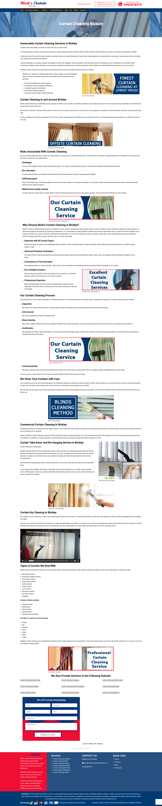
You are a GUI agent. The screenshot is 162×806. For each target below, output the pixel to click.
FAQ (70, 10)
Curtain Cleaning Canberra (61, 759)
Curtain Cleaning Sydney (61, 763)
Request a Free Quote (105, 3)
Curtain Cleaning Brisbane (61, 768)
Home (22, 10)
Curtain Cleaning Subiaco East (30, 680)
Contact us (83, 10)
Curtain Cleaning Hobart (61, 772)
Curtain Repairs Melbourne (62, 770)
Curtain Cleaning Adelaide (61, 765)
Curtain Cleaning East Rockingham (72, 686)
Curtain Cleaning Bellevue (110, 692)
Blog (66, 10)
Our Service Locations (31, 10)
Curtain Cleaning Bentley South (112, 680)
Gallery (76, 10)
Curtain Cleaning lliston (28, 692)
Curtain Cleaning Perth (60, 761)
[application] (50, 546)
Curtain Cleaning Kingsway (70, 680)
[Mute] (75, 561)
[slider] (49, 560)
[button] (50, 546)
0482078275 (133, 4)
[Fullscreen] (78, 561)
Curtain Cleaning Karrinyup (70, 692)
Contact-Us (118, 768)
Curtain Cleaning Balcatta (110, 686)
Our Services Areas (55, 10)
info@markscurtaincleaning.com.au (96, 763)
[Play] (23, 561)
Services (44, 10)
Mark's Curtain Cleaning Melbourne (116, 803)
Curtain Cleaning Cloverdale (29, 686)
